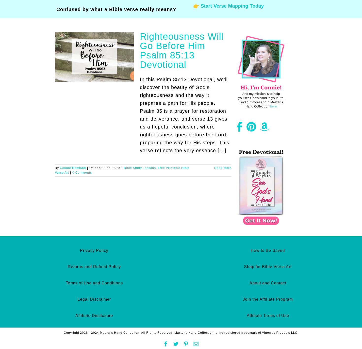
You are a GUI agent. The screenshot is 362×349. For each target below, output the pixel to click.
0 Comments (82, 172)
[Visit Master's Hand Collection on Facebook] (239, 128)
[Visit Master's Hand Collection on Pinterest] (251, 128)
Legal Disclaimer (94, 299)
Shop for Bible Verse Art (268, 267)
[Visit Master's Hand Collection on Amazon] (264, 128)
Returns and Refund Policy (94, 267)
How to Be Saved (268, 250)
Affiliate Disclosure (94, 315)
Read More (222, 168)
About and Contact (267, 283)
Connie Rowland (73, 168)
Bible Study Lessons (140, 168)
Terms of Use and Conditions (94, 283)
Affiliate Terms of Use (268, 315)
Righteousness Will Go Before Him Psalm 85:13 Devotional (181, 50)
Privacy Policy (94, 250)
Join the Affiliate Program (268, 299)
